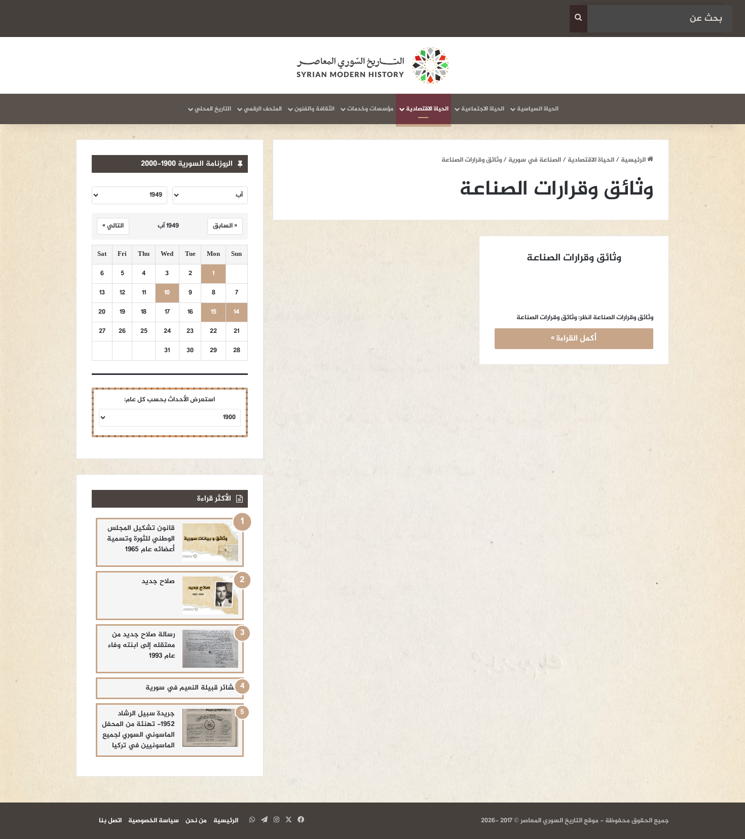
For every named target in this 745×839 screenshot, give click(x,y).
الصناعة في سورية (534, 160)
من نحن (196, 820)
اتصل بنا (110, 820)
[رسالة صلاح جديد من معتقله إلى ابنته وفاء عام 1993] (210, 649)
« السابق (225, 226)
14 (236, 312)
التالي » (113, 226)
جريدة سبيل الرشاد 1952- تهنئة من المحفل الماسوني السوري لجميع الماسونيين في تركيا (138, 729)
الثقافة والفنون (314, 109)
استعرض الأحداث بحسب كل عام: (169, 399)
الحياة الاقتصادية (427, 109)
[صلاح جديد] (210, 596)
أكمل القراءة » (574, 339)
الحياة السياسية (537, 109)
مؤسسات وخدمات (370, 109)
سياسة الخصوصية (153, 820)
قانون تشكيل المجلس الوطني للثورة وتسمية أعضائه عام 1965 (141, 538)
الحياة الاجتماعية (482, 109)
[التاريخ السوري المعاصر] (372, 65)
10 (167, 293)
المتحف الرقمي (263, 109)
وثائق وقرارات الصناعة (574, 258)
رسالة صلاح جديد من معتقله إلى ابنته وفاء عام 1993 (141, 645)
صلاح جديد (158, 581)
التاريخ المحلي (213, 109)
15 (213, 312)
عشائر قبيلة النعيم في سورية (191, 688)
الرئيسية (634, 160)
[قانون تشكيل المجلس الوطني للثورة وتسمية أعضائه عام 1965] (210, 542)
